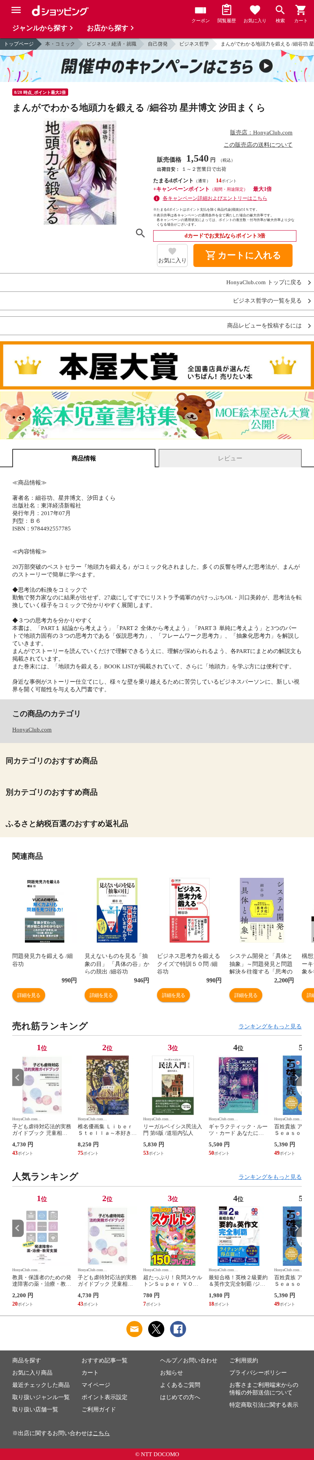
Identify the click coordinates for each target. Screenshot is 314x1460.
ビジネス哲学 (194, 44)
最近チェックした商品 (41, 1385)
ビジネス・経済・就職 (111, 44)
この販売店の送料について (258, 145)
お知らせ (171, 1373)
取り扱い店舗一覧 (35, 1409)
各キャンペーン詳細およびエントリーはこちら (215, 198)
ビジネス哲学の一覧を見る (267, 301)
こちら (101, 1433)
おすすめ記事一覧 (105, 1360)
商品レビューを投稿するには (264, 326)
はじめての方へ (180, 1397)
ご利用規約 (243, 1360)
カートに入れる (243, 255)
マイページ (96, 1385)
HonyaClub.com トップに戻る (264, 282)
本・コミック (60, 44)
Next (296, 1077)
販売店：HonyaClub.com (261, 132)
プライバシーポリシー (258, 1373)
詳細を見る (28, 995)
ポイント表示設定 (105, 1397)
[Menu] (16, 10)
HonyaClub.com (32, 730)
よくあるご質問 (180, 1385)
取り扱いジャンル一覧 (41, 1397)
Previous (18, 1077)
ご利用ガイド (99, 1409)
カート (90, 1373)
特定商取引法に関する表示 (263, 1405)
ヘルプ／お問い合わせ (189, 1360)
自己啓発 (158, 44)
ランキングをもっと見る (270, 1026)
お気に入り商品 (32, 1373)
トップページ (19, 44)
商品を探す (26, 1360)
